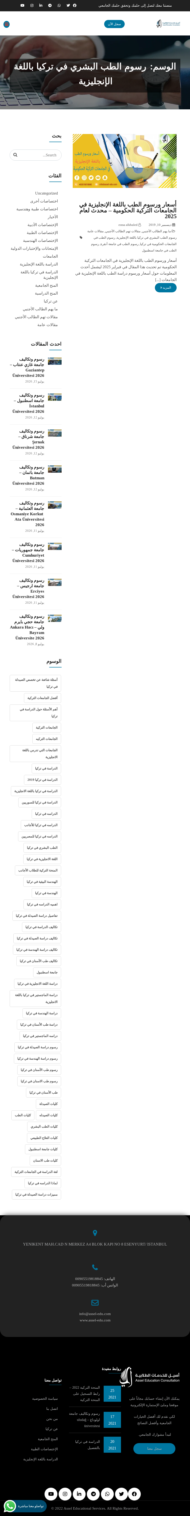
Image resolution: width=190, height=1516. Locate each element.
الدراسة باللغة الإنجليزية (39, 264)
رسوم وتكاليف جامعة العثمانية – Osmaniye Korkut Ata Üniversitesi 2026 (27, 514)
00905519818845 (89, 1279)
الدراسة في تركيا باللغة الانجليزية (36, 791)
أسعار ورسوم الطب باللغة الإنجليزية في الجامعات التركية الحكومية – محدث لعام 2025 (128, 210)
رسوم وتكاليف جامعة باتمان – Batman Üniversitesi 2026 (28, 475)
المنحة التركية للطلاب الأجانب (38, 870)
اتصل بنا (52, 1409)
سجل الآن (114, 24)
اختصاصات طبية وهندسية (37, 209)
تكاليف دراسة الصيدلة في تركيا (37, 938)
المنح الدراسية (46, 293)
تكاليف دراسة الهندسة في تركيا (37, 949)
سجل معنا (154, 1448)
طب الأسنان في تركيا (43, 1092)
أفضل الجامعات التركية (42, 698)
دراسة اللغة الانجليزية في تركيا (38, 983)
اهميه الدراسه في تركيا (42, 904)
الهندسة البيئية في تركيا (42, 881)
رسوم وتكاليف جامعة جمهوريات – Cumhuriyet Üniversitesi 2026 (28, 552)
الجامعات (50, 256)
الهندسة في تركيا (46, 893)
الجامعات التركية (47, 727)
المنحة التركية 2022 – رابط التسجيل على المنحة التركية (85, 1394)
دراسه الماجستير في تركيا (40, 1036)
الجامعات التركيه (47, 739)
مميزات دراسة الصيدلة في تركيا (36, 1194)
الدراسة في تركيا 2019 (42, 780)
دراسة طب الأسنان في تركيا (39, 1024)
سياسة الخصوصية (45, 1398)
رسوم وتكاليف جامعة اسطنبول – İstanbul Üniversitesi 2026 (28, 403)
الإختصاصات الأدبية (42, 225)
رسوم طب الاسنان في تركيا (39, 1081)
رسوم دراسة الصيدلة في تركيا (38, 1047)
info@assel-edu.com (95, 1314)
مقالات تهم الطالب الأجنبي (123, 231)
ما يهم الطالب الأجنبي (156, 231)
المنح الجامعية (46, 285)
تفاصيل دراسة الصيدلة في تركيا (37, 915)
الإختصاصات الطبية (42, 233)
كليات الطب (23, 1115)
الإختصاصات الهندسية (40, 240)
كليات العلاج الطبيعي (44, 1138)
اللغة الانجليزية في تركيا (42, 859)
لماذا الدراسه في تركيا (43, 1183)
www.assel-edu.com (95, 1320)
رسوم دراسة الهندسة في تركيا (37, 1058)
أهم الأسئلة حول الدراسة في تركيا (39, 712)
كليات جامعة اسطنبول (43, 1149)
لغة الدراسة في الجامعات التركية (36, 1172)
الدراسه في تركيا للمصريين (40, 836)
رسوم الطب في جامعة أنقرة (119, 244)
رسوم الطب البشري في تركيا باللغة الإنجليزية (147, 237)
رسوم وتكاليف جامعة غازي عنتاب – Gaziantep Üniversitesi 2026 (27, 367)
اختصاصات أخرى (44, 201)
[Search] (15, 155)
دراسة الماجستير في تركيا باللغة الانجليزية (36, 998)
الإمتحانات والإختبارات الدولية (34, 248)
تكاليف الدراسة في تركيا (41, 927)
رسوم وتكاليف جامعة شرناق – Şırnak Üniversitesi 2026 (28, 439)
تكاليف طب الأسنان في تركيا (39, 961)
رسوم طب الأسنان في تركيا (39, 1070)
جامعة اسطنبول (47, 972)
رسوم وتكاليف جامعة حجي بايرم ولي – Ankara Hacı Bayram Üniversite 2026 (27, 627)
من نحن (52, 1419)
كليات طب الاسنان (45, 1160)
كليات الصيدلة (48, 1104)
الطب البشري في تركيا (42, 848)
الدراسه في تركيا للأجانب (41, 825)
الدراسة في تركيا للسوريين (40, 802)
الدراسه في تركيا (46, 814)
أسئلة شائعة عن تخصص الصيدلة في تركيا (36, 683)
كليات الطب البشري (44, 1126)
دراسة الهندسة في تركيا (42, 1013)
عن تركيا (51, 301)
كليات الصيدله (48, 1115)
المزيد (166, 287)
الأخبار (53, 217)
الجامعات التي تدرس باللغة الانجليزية (40, 753)
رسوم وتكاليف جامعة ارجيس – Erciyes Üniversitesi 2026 (28, 588)
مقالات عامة (95, 231)
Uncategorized (46, 193)
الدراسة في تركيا (46, 768)
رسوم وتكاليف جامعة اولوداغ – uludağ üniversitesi (84, 1420)
